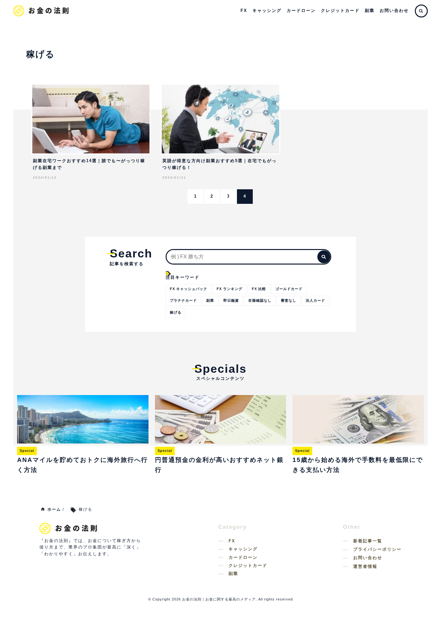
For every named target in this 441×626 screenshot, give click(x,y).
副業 (369, 10)
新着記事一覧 (367, 540)
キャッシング (267, 10)
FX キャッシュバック (188, 289)
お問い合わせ (394, 10)
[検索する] (323, 256)
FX (244, 10)
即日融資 (231, 300)
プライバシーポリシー (377, 549)
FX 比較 (259, 289)
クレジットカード (340, 10)
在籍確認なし (260, 300)
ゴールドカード (289, 289)
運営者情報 (365, 566)
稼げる (175, 312)
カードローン (301, 10)
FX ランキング (229, 289)
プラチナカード (183, 300)
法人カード (315, 300)
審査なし (288, 300)
